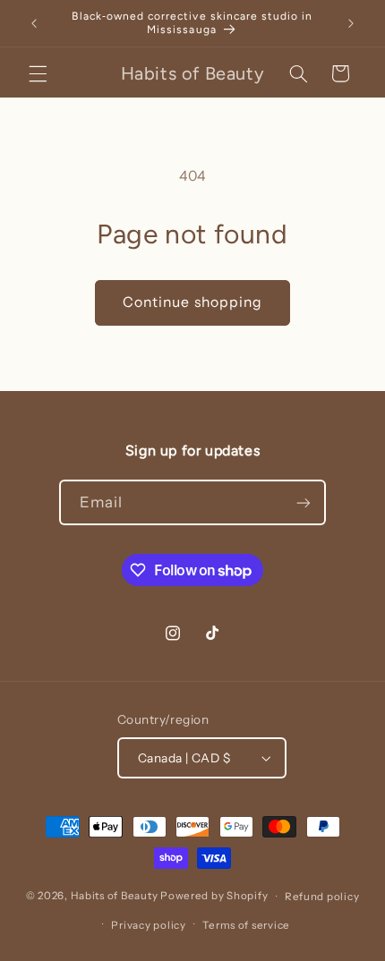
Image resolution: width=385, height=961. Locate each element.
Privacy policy (148, 925)
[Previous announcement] (34, 23)
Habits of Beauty (114, 896)
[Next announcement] (351, 23)
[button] (37, 73)
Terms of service (246, 925)
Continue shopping (192, 301)
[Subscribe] (303, 502)
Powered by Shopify (214, 896)
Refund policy (322, 896)
